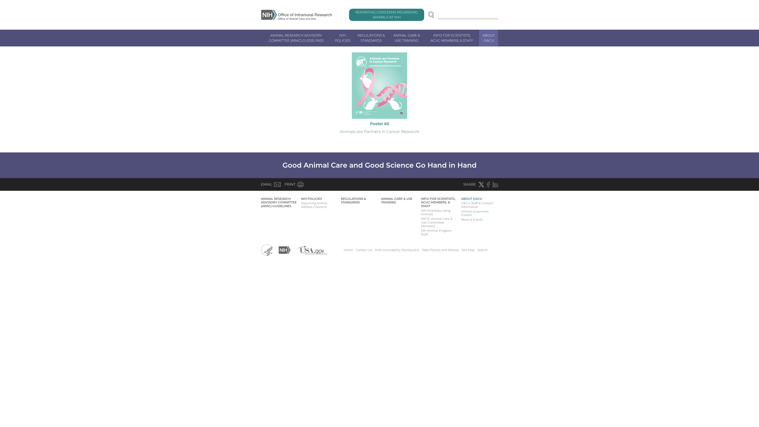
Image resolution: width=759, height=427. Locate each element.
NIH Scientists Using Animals (435, 212)
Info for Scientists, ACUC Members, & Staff (451, 38)
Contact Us (364, 250)
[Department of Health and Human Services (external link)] (267, 250)
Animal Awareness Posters (475, 213)
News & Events (472, 219)
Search (483, 250)
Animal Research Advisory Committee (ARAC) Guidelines (296, 38)
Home (348, 250)
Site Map (468, 250)
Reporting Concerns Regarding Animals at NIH (386, 14)
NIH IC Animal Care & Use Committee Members (436, 222)
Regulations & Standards (371, 38)
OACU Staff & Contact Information (477, 205)
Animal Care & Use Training (406, 38)
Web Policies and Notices (440, 250)
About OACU (488, 38)
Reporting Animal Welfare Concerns (314, 205)
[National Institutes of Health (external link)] (285, 250)
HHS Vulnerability (397, 250)
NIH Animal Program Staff (436, 232)
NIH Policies (342, 38)
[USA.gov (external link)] (311, 250)
